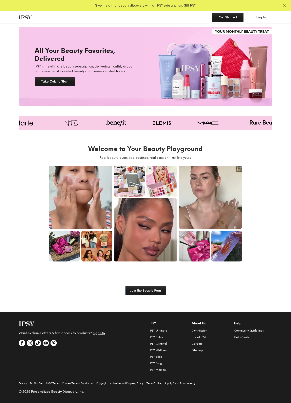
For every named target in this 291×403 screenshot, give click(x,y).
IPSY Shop (156, 356)
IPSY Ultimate (158, 330)
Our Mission (199, 330)
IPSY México (157, 370)
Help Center (242, 337)
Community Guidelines (249, 330)
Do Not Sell (36, 383)
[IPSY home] (27, 323)
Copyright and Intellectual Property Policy (119, 383)
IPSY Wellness (158, 350)
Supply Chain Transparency (180, 383)
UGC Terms (52, 383)
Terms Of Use (153, 383)
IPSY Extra (156, 337)
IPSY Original (158, 343)
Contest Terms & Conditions (77, 383)
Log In (261, 17)
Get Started (228, 17)
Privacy (23, 383)
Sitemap (197, 350)
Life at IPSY (199, 337)
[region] (145, 66)
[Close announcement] (284, 5)
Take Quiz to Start (55, 81)
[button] (80, 197)
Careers (197, 343)
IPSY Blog (155, 363)
